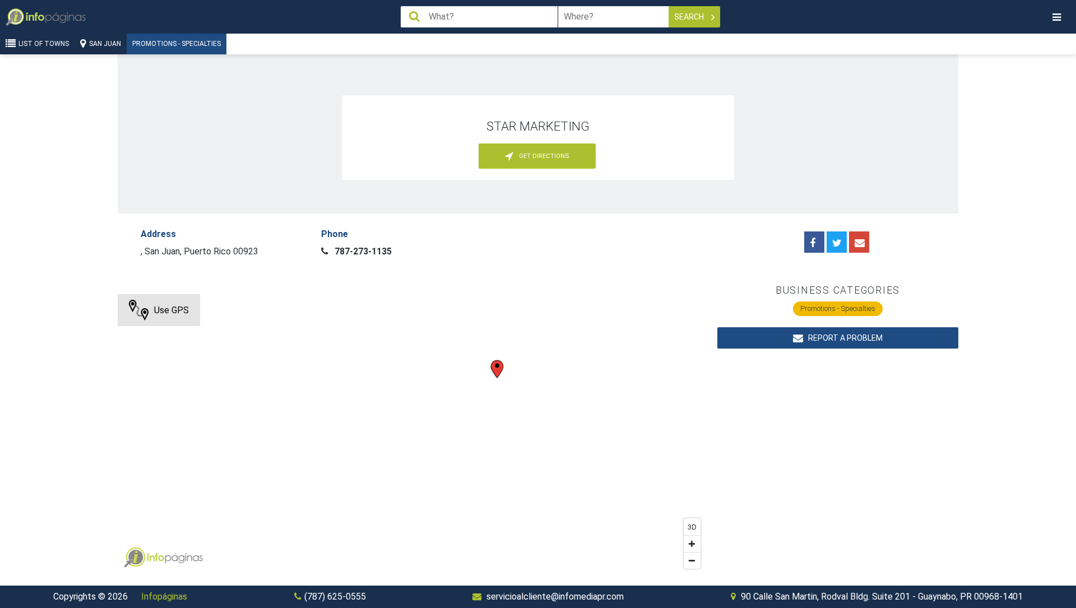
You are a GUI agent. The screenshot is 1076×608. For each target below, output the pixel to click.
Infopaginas (134, 557)
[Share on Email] (859, 242)
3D (692, 526)
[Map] (412, 434)
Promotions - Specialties (176, 44)
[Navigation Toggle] (1056, 17)
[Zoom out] (692, 560)
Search (690, 16)
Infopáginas (164, 596)
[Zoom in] (692, 543)
